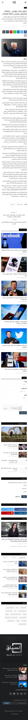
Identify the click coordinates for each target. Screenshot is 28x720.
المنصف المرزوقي (10, 608)
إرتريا (15, 611)
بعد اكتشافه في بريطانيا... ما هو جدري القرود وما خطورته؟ (10, 570)
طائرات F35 (23, 621)
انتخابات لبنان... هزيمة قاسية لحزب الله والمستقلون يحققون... (9, 593)
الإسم (25, 382)
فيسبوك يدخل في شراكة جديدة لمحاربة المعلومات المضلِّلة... (14, 251)
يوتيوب (24, 614)
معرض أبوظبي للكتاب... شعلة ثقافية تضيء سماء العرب (9, 461)
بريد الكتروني (24, 388)
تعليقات (24, 378)
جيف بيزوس (13, 204)
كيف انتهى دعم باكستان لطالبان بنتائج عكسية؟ (9, 469)
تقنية (25, 7)
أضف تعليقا (23, 413)
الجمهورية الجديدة (22, 611)
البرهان (7, 614)
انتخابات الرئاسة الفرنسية (16, 614)
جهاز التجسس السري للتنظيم (11, 617)
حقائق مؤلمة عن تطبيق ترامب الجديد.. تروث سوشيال (16, 370)
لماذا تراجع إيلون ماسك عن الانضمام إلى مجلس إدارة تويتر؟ (14, 298)
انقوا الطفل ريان (22, 617)
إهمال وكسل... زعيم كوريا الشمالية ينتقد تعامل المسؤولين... (9, 669)
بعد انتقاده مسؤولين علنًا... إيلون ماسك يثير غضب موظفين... (14, 346)
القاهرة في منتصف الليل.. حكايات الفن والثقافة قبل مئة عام (14, 223)
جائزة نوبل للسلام (22, 624)
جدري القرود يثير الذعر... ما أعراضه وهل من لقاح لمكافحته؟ (10, 578)
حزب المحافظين (11, 621)
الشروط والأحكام (14, 714)
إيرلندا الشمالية (9, 611)
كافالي (17, 621)
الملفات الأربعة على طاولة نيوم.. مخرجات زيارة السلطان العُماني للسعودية (14, 216)
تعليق (25, 395)
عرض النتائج (17, 496)
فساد (17, 608)
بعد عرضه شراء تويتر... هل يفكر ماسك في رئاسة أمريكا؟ (9, 683)
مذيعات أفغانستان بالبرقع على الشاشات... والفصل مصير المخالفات (9, 585)
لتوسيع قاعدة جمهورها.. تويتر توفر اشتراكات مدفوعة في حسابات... (15, 322)
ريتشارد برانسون (19, 204)
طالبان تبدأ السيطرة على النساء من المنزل (10, 562)
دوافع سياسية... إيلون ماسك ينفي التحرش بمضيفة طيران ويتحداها (16, 540)
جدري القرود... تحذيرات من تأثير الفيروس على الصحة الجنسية (11, 676)
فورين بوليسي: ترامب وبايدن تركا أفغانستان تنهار (10, 453)
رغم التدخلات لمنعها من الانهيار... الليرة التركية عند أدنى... (10, 445)
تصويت (24, 497)
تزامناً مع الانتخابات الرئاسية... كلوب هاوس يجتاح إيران (15, 274)
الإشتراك (6, 703)
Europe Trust (23, 608)
